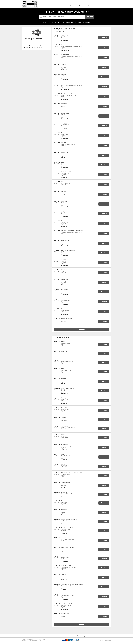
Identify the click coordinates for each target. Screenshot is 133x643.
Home (23, 636)
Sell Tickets (43, 636)
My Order (49, 636)
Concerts (81, 5)
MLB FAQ (55, 636)
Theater (90, 5)
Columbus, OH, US (59, 31)
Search (90, 17)
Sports (72, 5)
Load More (81, 329)
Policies (37, 636)
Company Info (30, 636)
